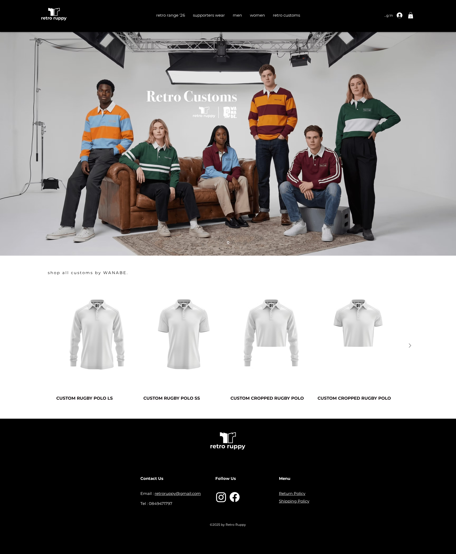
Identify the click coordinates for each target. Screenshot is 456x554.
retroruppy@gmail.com (178, 493)
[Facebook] (234, 497)
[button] (410, 15)
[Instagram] (221, 497)
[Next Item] (409, 345)
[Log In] (403, 15)
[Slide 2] (228, 242)
